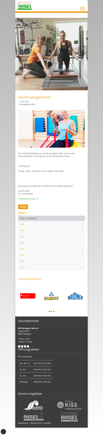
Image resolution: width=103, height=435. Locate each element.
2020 (22, 261)
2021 (22, 255)
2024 (22, 236)
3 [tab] (54, 311)
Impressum (23, 423)
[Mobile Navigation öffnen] (82, 8)
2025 (22, 230)
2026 (22, 224)
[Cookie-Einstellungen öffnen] (3, 431)
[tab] (51, 224)
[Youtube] (28, 346)
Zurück (23, 206)
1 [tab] (49, 311)
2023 (22, 242)
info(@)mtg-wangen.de (28, 198)
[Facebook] (19, 346)
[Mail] (22, 346)
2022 (22, 249)
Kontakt (47, 423)
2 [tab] (51, 311)
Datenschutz (36, 423)
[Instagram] (25, 346)
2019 (22, 267)
